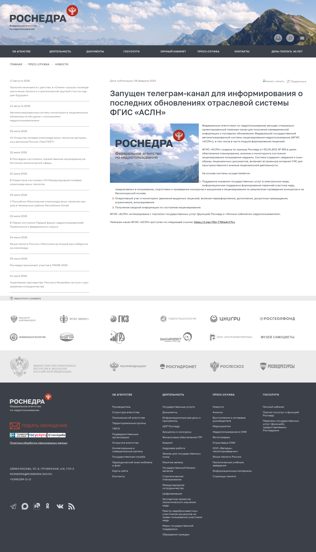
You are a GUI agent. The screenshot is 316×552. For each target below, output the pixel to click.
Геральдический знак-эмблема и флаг (132, 464)
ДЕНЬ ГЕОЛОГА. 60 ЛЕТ (287, 51)
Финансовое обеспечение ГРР (182, 437)
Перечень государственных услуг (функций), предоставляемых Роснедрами (281, 425)
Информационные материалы (232, 470)
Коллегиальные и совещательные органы (127, 449)
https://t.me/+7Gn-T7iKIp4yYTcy (214, 222)
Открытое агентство (125, 442)
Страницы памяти (224, 476)
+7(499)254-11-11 (20, 479)
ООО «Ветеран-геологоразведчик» (225, 449)
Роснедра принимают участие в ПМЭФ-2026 (39, 265)
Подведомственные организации (125, 435)
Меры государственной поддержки (177, 527)
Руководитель (121, 406)
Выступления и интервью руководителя (229, 419)
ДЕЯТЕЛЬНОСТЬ (60, 51)
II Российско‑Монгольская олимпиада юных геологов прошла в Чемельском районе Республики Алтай (48, 203)
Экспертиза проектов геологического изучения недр (179, 502)
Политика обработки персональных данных (38, 442)
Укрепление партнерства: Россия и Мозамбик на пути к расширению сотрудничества (49, 284)
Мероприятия (222, 426)
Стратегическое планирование (172, 478)
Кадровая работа (173, 448)
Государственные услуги (178, 406)
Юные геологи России (227, 456)
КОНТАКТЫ (242, 51)
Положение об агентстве (128, 417)
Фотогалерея (221, 437)
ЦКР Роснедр (171, 426)
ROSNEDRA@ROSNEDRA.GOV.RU (31, 474)
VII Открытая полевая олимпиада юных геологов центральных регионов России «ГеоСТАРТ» (48, 139)
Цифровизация (172, 493)
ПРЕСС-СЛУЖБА (208, 51)
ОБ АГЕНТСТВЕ (122, 394)
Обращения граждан (175, 534)
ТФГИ (116, 428)
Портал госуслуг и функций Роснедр (281, 414)
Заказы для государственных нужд (181, 455)
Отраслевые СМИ (224, 442)
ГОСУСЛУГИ (131, 51)
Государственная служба (128, 456)
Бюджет (167, 442)
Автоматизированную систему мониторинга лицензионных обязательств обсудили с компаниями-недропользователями (49, 116)
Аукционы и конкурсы (176, 431)
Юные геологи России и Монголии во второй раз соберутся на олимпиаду (49, 245)
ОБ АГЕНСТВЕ (21, 51)
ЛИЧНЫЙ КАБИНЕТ (173, 51)
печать (280, 81)
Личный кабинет (273, 406)
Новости (218, 406)
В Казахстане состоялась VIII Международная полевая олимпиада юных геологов (45, 182)
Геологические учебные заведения (228, 464)
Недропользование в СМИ (230, 431)
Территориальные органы (129, 423)
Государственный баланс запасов (179, 469)
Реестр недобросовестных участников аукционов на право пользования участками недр (182, 515)
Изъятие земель (172, 462)
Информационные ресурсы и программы (181, 419)
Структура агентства (125, 412)
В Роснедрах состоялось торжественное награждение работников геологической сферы (48, 161)
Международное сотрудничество (173, 486)
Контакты (118, 476)
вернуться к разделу (27, 298)
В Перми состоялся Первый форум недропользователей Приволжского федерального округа (47, 224)
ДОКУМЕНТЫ (95, 51)
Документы (169, 412)
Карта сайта (120, 470)
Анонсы (218, 412)
